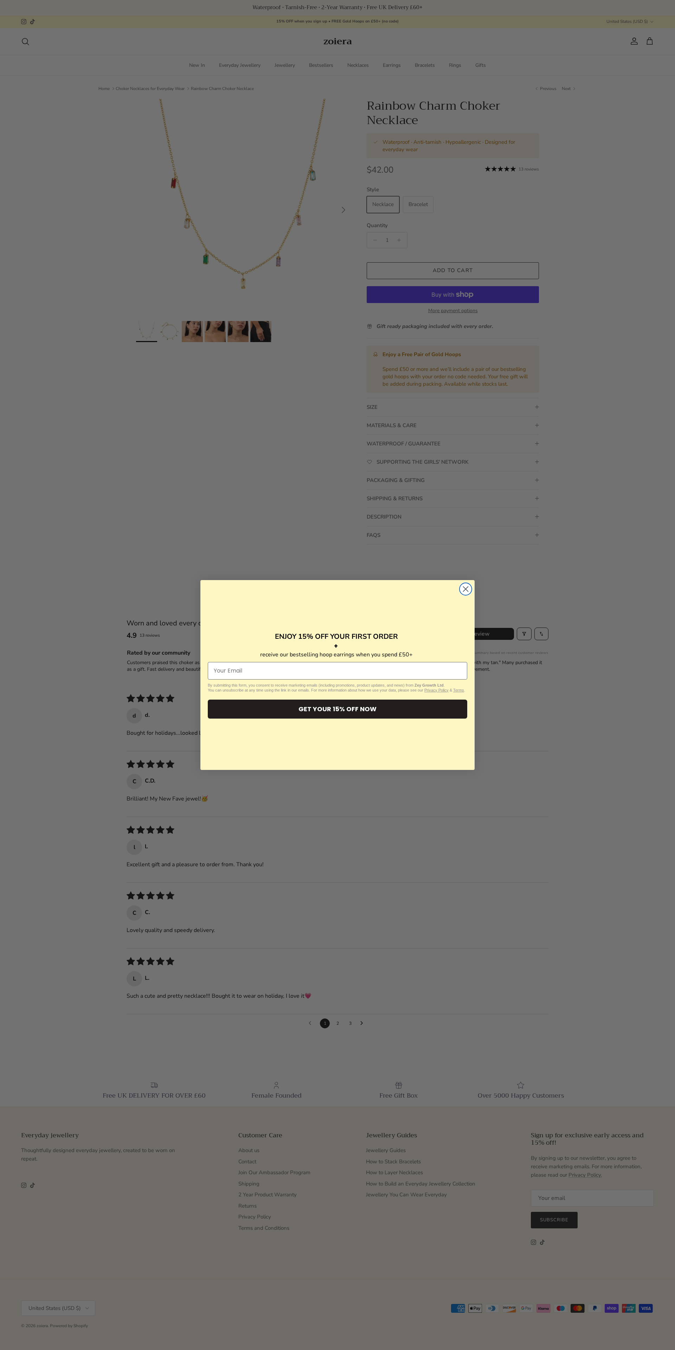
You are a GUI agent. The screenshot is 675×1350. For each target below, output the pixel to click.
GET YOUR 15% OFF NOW (337, 709)
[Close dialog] (465, 589)
